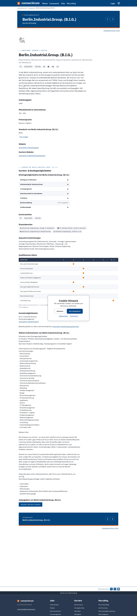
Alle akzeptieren (74, 311)
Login (113, 3)
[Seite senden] (118, 589)
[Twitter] (111, 589)
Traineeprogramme (55, 614)
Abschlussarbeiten (55, 611)
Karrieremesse (78, 605)
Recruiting (71, 3)
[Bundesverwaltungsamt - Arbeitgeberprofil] (108, 19)
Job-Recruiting (103, 608)
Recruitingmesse (103, 614)
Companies (54, 3)
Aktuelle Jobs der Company (30, 504)
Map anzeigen (24, 137)
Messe (45, 3)
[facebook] (115, 589)
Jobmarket (77, 611)
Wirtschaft (28, 66)
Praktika (52, 608)
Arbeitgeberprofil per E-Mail (111, 30)
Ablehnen (60, 311)
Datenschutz (63, 316)
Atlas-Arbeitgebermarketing (107, 611)
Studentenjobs (54, 605)
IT (20, 66)
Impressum (74, 316)
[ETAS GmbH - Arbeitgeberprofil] (112, 19)
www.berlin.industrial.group (29, 148)
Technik (37, 66)
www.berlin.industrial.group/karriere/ (32, 156)
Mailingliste (77, 614)
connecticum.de (22, 8)
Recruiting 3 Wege (104, 605)
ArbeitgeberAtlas (79, 608)
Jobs (63, 3)
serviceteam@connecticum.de (26, 609)
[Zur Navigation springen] (118, 3)
